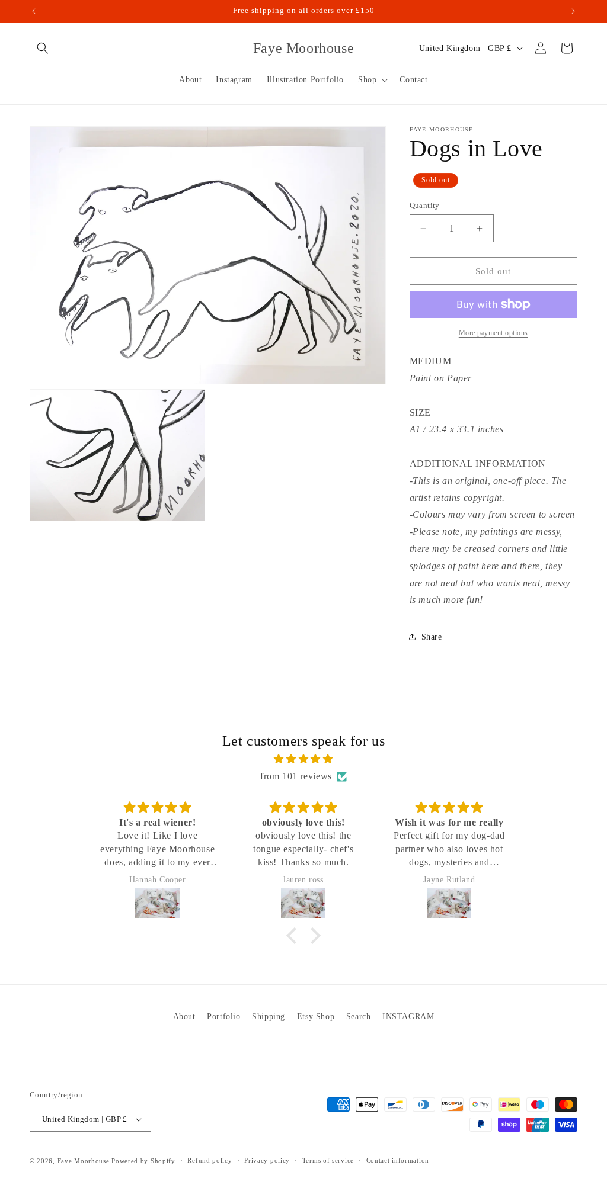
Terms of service (328, 1160)
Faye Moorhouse (83, 1160)
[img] (303, 759)
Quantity (425, 205)
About (184, 1016)
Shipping (268, 1016)
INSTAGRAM (408, 1016)
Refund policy (209, 1160)
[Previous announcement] (34, 11)
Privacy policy (267, 1160)
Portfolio (223, 1016)
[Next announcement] (573, 11)
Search (358, 1016)
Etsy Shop (315, 1016)
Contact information (397, 1160)
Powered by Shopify (143, 1160)
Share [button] (431, 636)
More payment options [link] (493, 333)
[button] (43, 48)
